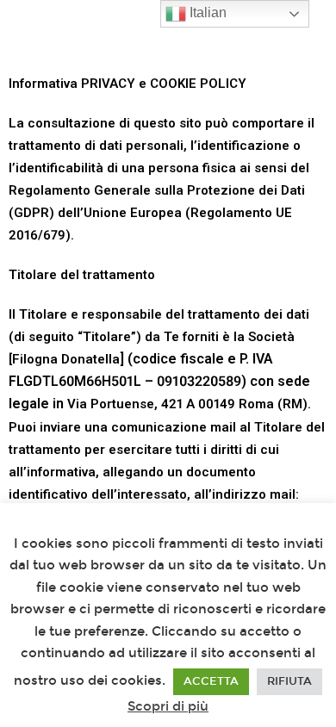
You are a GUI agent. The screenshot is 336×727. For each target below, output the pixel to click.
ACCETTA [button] (211, 681)
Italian (206, 12)
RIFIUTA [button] (289, 681)
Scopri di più (168, 706)
